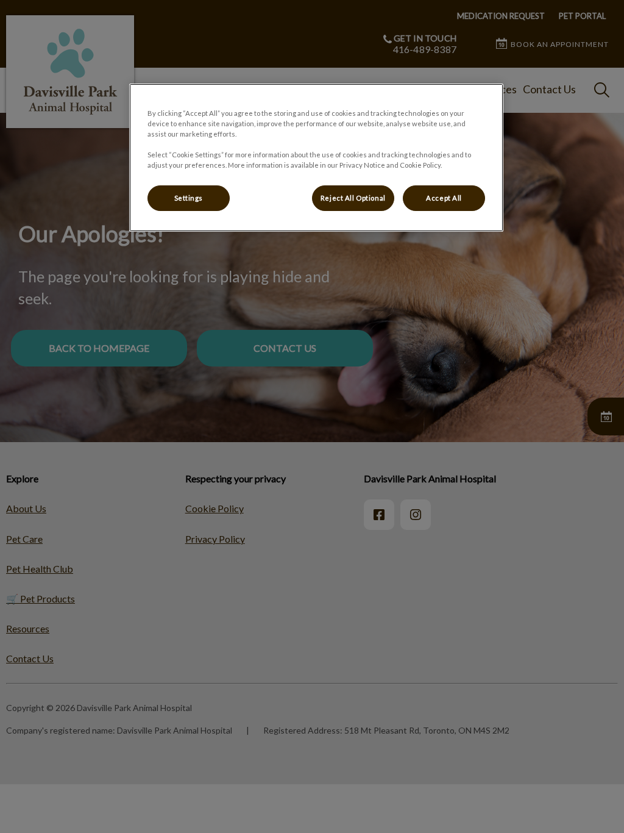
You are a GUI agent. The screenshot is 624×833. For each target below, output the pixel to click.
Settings (189, 198)
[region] (316, 158)
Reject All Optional (353, 198)
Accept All (444, 198)
